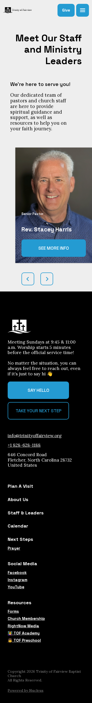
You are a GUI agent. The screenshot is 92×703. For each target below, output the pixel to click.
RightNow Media (23, 626)
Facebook (17, 572)
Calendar (18, 526)
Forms (13, 611)
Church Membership (26, 618)
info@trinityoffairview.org (35, 435)
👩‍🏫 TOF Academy (24, 633)
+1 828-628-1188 (24, 445)
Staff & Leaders (26, 513)
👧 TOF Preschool (24, 640)
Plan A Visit (20, 486)
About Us (18, 499)
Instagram (17, 580)
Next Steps (20, 539)
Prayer (14, 548)
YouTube (16, 587)
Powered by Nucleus (25, 690)
